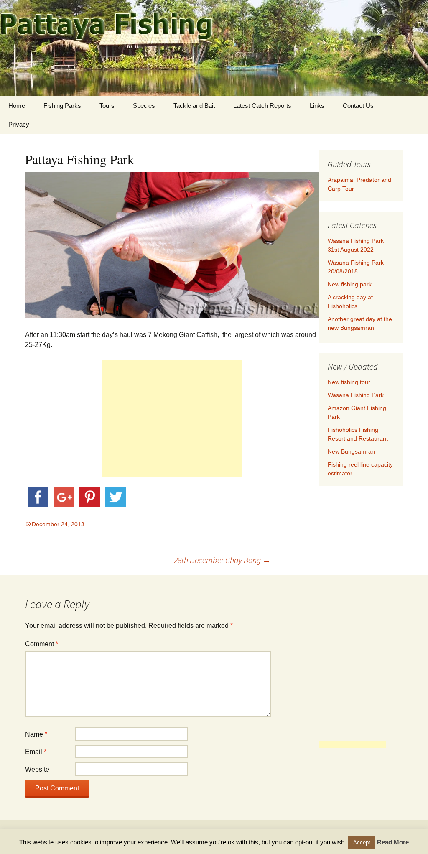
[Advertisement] (172, 418)
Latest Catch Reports (262, 105)
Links (317, 105)
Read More (393, 842)
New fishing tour (349, 382)
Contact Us (358, 105)
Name (36, 734)
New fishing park (350, 284)
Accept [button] (361, 842)
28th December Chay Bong (222, 560)
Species (144, 105)
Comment (41, 644)
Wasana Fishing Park (356, 395)
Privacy (18, 124)
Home (16, 105)
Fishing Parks (62, 105)
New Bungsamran (351, 451)
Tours (107, 105)
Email (35, 751)
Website (37, 769)
